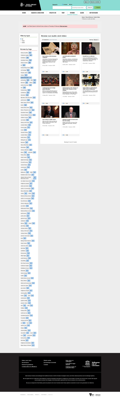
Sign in (86, 2)
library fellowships (26, 144)
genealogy (24, 225)
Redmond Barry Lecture (27, 210)
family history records (26, 278)
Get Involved (93, 13)
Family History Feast (26, 67)
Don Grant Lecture (26, 263)
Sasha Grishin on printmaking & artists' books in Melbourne (90, 88)
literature (24, 82)
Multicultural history (26, 208)
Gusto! (31, 223)
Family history (25, 90)
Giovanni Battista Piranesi (28, 115)
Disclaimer (30, 394)
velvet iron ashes (25, 245)
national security (25, 320)
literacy (23, 223)
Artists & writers (25, 62)
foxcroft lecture (25, 201)
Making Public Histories (27, 240)
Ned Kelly (24, 248)
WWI (33, 80)
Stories (72, 13)
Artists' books (25, 243)
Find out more (63, 26)
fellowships (24, 147)
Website (70, 4)
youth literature (25, 258)
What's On (52, 13)
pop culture (24, 288)
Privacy (37, 394)
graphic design (25, 300)
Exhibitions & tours (26, 268)
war (23, 87)
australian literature (26, 315)
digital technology (26, 159)
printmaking (24, 80)
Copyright (44, 394)
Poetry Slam (24, 154)
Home (24, 13)
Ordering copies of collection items (71, 367)
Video (23, 40)
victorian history (25, 228)
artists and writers (26, 186)
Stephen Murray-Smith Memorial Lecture (28, 178)
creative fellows (25, 125)
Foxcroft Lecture (25, 162)
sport (30, 295)
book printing (25, 338)
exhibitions (24, 250)
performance (25, 100)
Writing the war (25, 140)
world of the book (26, 77)
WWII (32, 172)
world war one (25, 313)
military (32, 82)
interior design (25, 273)
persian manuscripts (26, 235)
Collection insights (26, 55)
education (31, 152)
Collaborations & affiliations (29, 366)
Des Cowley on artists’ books (49, 119)
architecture (24, 92)
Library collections (26, 149)
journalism (24, 206)
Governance (25, 362)
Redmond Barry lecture (27, 196)
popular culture (25, 303)
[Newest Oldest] (96, 40)
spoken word (25, 325)
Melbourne (24, 172)
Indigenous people (26, 290)
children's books (25, 117)
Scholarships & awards (50, 362)
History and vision (26, 360)
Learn (82, 13)
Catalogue (65, 4)
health (23, 275)
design (23, 328)
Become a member (95, 2)
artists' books (25, 157)
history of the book (26, 230)
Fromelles (24, 318)
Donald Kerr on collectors (88, 56)
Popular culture (25, 72)
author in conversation (27, 188)
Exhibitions (24, 57)
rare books (24, 120)
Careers (46, 364)
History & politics (25, 52)
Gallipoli (23, 308)
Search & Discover (37, 13)
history (31, 193)
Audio (23, 42)
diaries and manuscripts (27, 283)
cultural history (25, 164)
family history (25, 137)
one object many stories (27, 181)
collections (24, 220)
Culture (23, 75)
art (22, 65)
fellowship (24, 270)
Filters (89, 7)
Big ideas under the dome (28, 97)
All (22, 39)
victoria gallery (25, 293)
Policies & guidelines (27, 364)
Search (98, 7)
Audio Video (97, 17)
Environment (25, 253)
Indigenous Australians (27, 342)
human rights (25, 127)
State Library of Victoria (27, 345)
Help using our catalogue (70, 361)
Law (23, 335)
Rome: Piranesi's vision (27, 110)
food (23, 238)
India (29, 305)
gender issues (25, 218)
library (23, 152)
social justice (25, 167)
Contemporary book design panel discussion (48, 88)
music (23, 130)
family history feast (26, 107)
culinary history (25, 233)
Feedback (22, 394)
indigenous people (26, 183)
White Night (24, 255)
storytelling (24, 260)
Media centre (47, 360)
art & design (25, 70)
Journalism (24, 333)
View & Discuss (89, 17)
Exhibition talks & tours (27, 174)
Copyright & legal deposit (70, 364)
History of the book (26, 122)
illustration (24, 95)
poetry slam (24, 215)
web (23, 305)
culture (23, 193)
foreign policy (25, 310)
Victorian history (25, 132)
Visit (63, 13)
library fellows (25, 280)
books (23, 105)
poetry (23, 169)
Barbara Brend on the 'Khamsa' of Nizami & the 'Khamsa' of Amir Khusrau (70, 89)
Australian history (26, 60)
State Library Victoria (26, 102)
